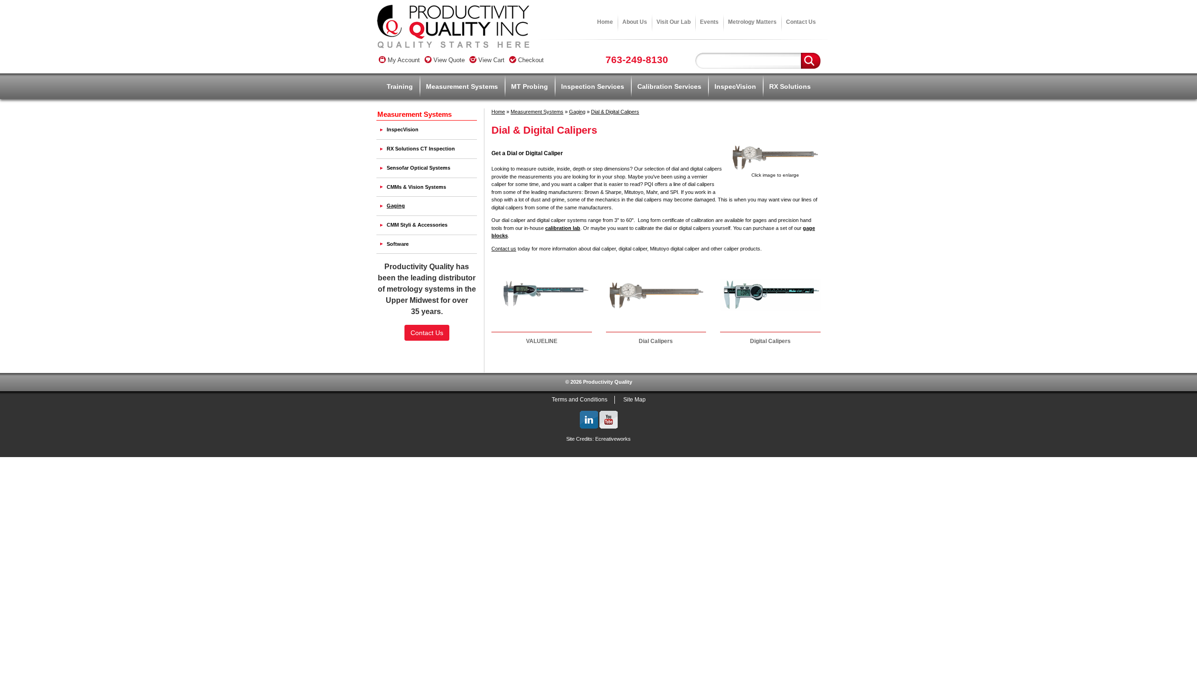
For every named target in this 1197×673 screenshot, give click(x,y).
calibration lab (562, 228)
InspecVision (735, 86)
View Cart (490, 60)
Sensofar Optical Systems (418, 168)
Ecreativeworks (613, 439)
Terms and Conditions (579, 399)
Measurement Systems (462, 86)
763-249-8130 (637, 59)
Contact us (503, 248)
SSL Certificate (427, 370)
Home (605, 22)
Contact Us (801, 22)
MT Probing (529, 86)
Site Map (634, 399)
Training (400, 86)
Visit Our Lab (673, 22)
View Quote (448, 60)
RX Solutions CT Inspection (421, 148)
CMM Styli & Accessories (417, 225)
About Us (634, 22)
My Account (403, 60)
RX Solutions (790, 86)
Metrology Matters (752, 22)
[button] (427, 354)
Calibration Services (669, 86)
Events (709, 22)
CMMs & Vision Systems (416, 187)
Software (398, 244)
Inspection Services (592, 86)
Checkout (530, 60)
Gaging (577, 112)
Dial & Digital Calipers (615, 112)
